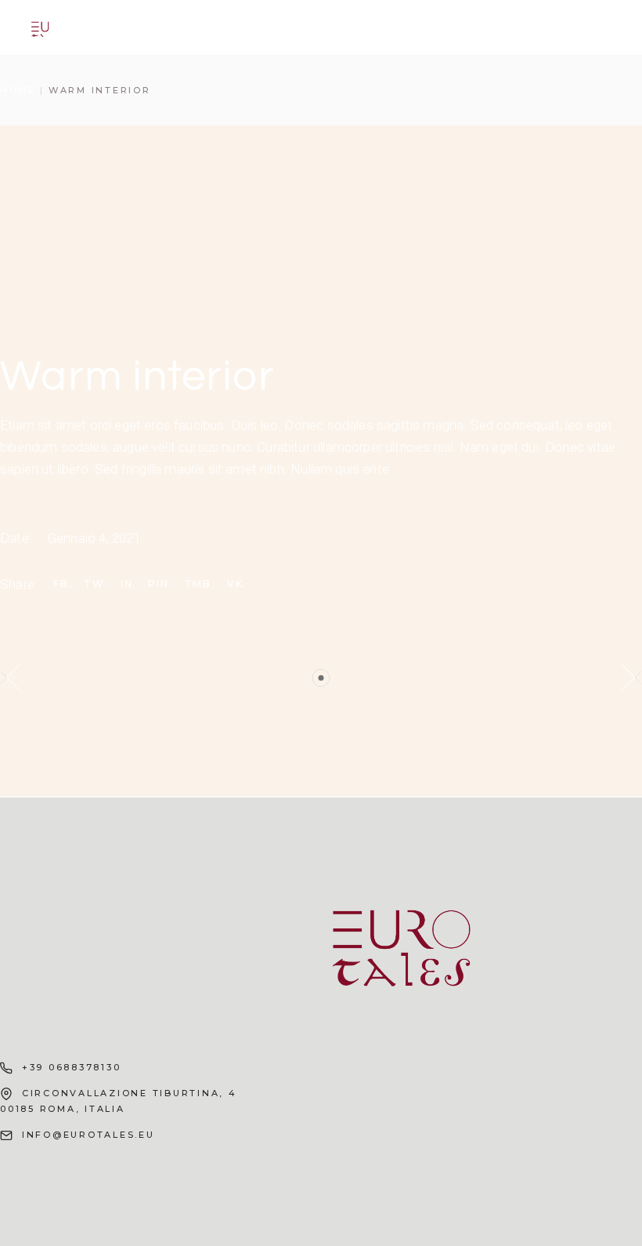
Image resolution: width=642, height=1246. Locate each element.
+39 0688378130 (71, 1067)
